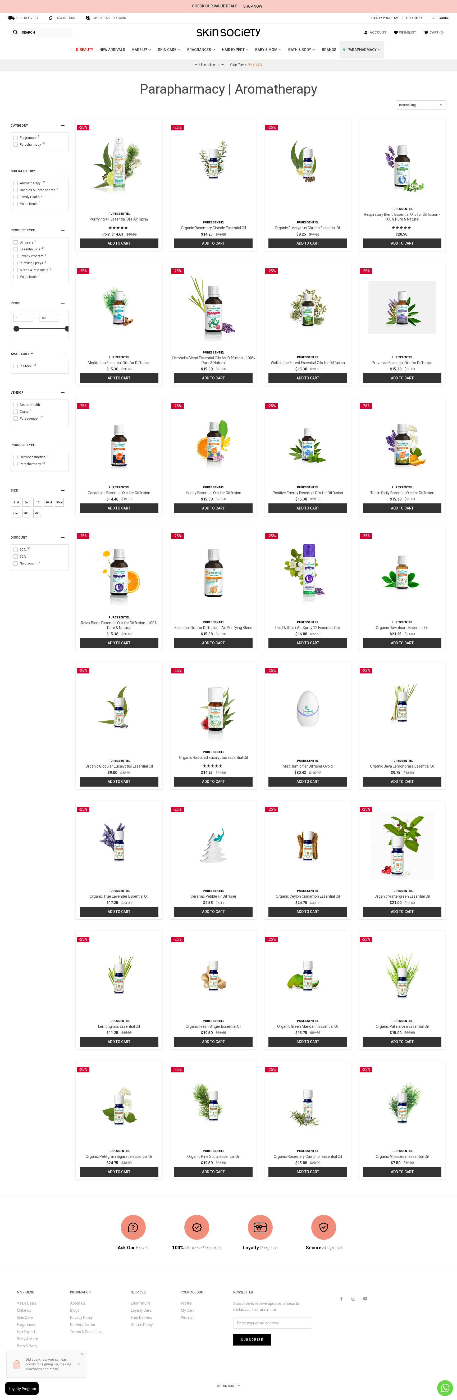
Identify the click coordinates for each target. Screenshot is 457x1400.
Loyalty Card (141, 1310)
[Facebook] (341, 1298)
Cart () (436, 32)
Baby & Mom (27, 1339)
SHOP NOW (252, 6)
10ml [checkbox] (48, 502)
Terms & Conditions (86, 1332)
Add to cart (119, 243)
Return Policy (142, 1325)
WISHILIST (407, 32)
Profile (186, 1303)
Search (28, 32)
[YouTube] (365, 1298)
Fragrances (26, 1325)
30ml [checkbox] (59, 502)
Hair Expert (26, 1332)
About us (77, 1303)
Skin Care (25, 1317)
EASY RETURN (65, 18)
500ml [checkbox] (38, 513)
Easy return (140, 1303)
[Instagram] (353, 1298)
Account (378, 32)
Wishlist (187, 1317)
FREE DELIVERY (27, 18)
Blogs (74, 1310)
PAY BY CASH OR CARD (109, 18)
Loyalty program (384, 18)
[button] (421, 104)
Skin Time (246, 65)
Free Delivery (141, 1317)
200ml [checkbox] (27, 513)
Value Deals (26, 1303)
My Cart (187, 1310)
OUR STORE (415, 18)
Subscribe (252, 1340)
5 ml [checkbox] (16, 502)
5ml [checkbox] (27, 502)
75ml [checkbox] (16, 513)
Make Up (24, 1310)
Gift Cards (440, 18)
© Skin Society (228, 1386)
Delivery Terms (82, 1325)
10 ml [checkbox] (37, 504)
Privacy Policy (81, 1317)
